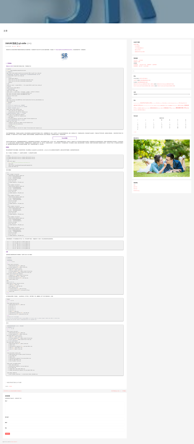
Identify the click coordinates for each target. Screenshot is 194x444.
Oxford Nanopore (172, 103)
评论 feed (135, 188)
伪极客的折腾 (162, 105)
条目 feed (135, 186)
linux (164, 103)
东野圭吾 (155, 105)
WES (153, 105)
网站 (6, 428)
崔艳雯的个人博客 (137, 61)
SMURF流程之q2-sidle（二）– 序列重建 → (119, 390)
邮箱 (6, 422)
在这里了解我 (136, 44)
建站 (143, 108)
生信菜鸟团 (136, 64)
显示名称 (7, 417)
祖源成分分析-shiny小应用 (139, 51)
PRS (180, 103)
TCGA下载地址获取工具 (139, 48)
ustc (151, 105)
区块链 (166, 105)
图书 (179, 105)
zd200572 (14, 46)
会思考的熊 (154, 64)
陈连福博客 (136, 66)
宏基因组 (140, 108)
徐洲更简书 (149, 64)
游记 (162, 108)
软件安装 (140, 109)
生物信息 (10, 386)
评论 (6, 401)
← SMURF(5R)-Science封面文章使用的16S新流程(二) (12, 390)
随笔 (144, 109)
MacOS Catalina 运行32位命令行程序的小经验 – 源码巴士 (144, 85)
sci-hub (144, 105)
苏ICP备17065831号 (14, 441)
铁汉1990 (140, 66)
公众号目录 (141, 60)
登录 (134, 185)
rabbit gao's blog (142, 64)
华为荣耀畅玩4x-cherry (172, 105)
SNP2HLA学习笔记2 (143, 78)
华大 (177, 105)
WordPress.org (136, 190)
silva (147, 105)
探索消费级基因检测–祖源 (145, 80)
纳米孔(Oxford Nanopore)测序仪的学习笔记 (165, 84)
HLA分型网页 (137, 46)
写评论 (19, 46)
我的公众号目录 (137, 49)
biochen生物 (146, 66)
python (184, 103)
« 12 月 (135, 132)
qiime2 (137, 105)
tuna (149, 105)
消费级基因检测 (154, 108)
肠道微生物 (181, 108)
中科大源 (158, 105)
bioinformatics (146, 103)
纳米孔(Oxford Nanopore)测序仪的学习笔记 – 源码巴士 (144, 84)
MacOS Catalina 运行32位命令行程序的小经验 (166, 85)
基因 (183, 105)
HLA (157, 103)
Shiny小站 (136, 60)
